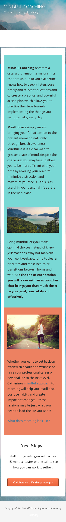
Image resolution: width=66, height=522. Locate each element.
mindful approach (37, 383)
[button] (32, 482)
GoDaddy (33, 515)
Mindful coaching (24, 7)
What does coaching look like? (28, 421)
